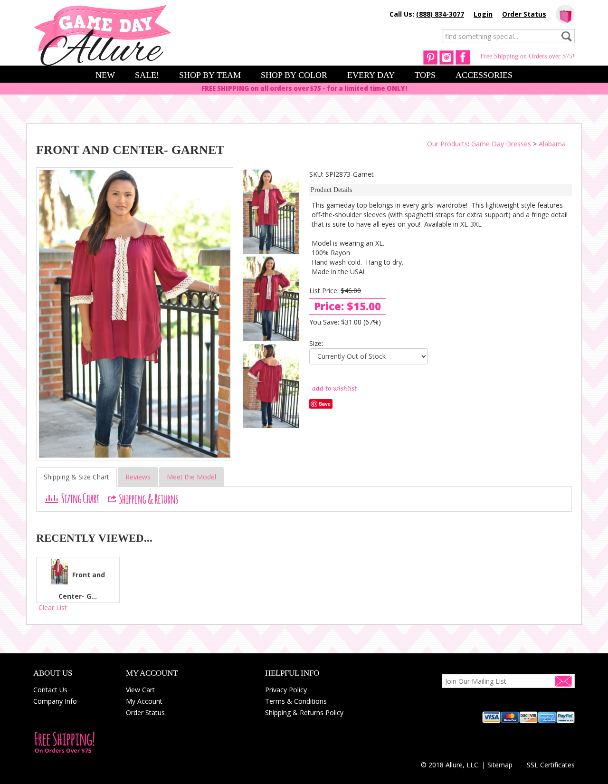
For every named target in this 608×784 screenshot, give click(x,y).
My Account (144, 701)
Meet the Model (191, 476)
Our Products (447, 143)
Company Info (55, 701)
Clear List (52, 607)
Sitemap (500, 764)
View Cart (140, 689)
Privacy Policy (286, 689)
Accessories (484, 75)
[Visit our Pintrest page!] (430, 56)
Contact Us (50, 689)
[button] (551, 748)
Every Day (371, 75)
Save (325, 403)
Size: (316, 343)
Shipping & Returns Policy (304, 712)
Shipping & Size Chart (76, 476)
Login (483, 14)
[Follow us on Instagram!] (446, 56)
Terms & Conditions (296, 701)
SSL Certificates (551, 764)
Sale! (147, 75)
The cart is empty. (565, 14)
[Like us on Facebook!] (463, 56)
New (105, 75)
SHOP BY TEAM (210, 75)
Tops (425, 75)
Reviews (138, 476)
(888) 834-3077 (440, 14)
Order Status (524, 14)
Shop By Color (294, 75)
